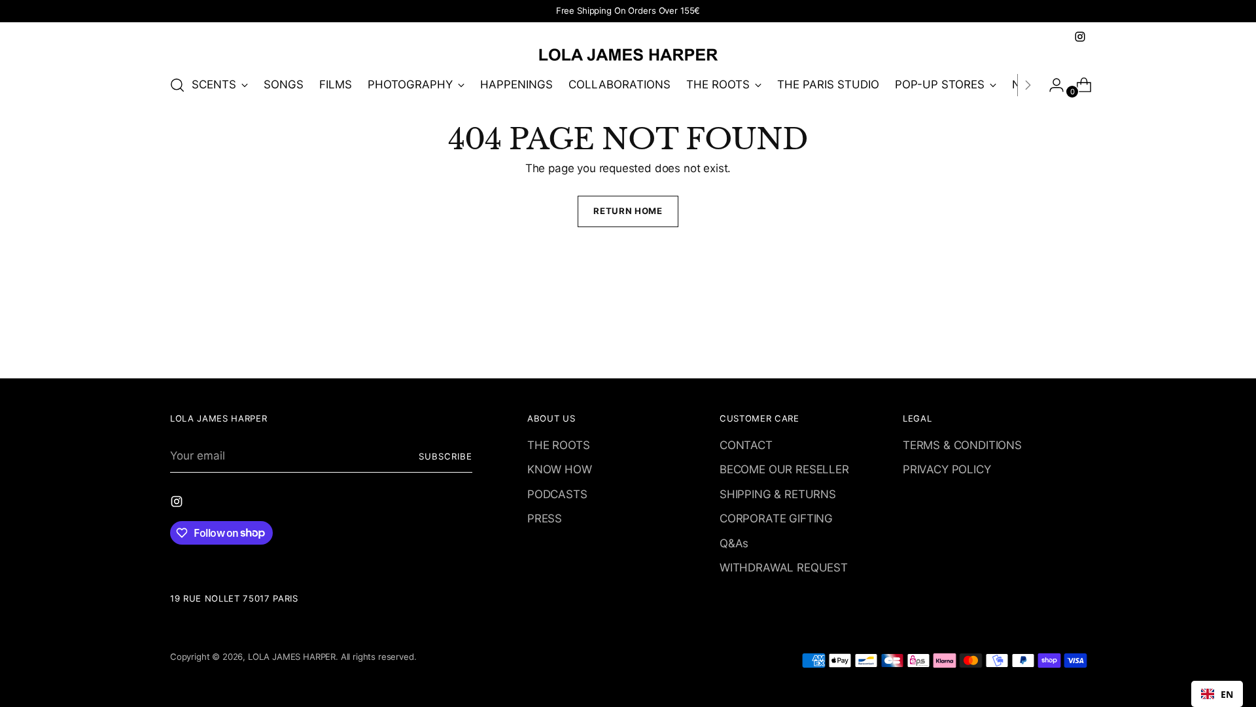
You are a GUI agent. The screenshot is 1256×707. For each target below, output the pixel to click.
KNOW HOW (559, 469)
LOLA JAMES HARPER (292, 656)
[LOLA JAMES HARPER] (628, 54)
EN (1227, 694)
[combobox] (1217, 694)
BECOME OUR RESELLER (784, 469)
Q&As (734, 543)
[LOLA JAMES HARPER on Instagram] (1080, 37)
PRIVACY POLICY (947, 469)
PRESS (544, 518)
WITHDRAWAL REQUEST (784, 567)
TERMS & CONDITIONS (962, 445)
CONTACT (746, 445)
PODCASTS (557, 494)
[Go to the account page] (1051, 85)
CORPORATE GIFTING (776, 518)
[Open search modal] (177, 85)
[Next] (1028, 85)
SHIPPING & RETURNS (778, 494)
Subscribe (445, 456)
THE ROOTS (558, 445)
